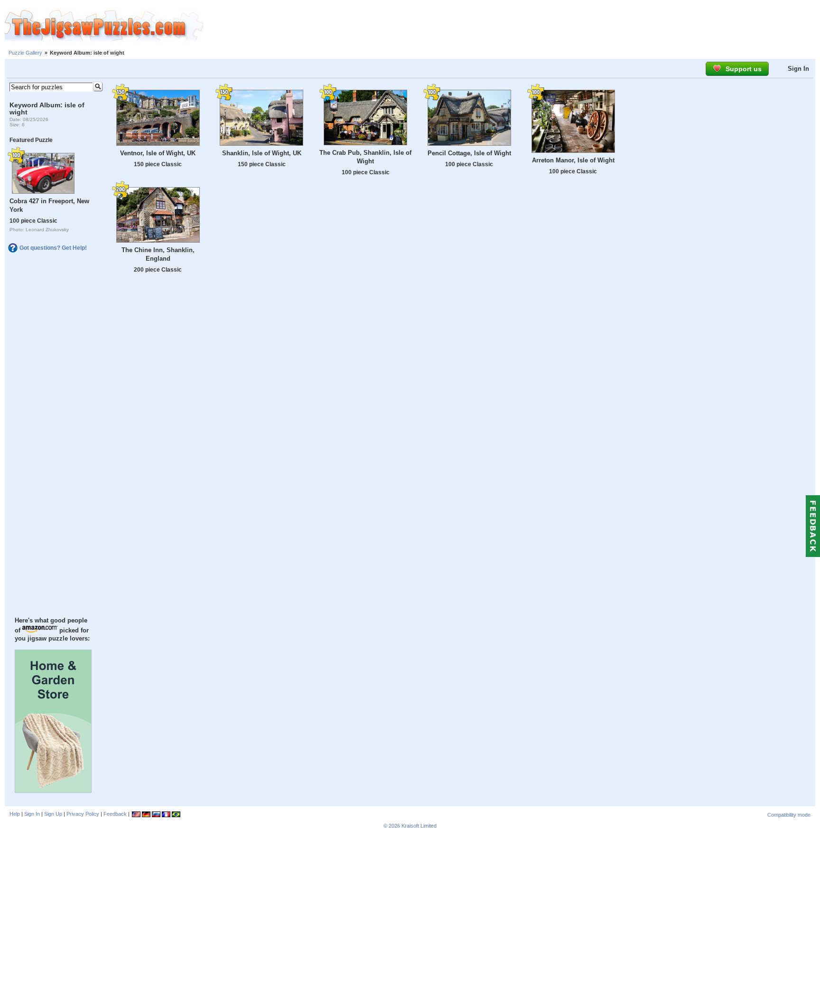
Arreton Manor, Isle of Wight (573, 160)
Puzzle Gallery (25, 53)
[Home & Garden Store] (53, 790)
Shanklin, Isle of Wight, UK (261, 153)
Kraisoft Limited (419, 826)
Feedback (115, 814)
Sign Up (53, 814)
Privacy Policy (82, 814)
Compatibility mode (789, 815)
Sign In (798, 68)
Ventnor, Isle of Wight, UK (158, 153)
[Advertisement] (512, 26)
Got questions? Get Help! (53, 248)
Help (14, 814)
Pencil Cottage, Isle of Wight (469, 153)
